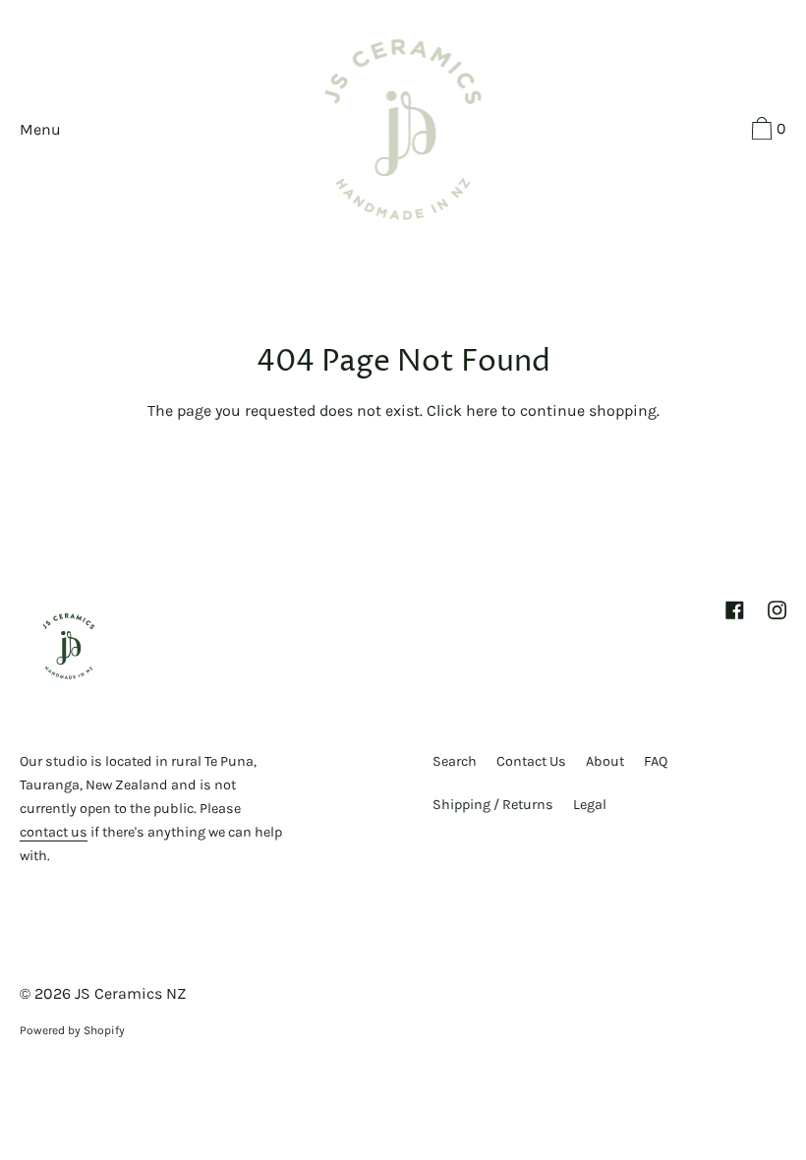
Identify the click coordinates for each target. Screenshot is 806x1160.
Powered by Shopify (72, 1030)
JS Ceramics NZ (130, 993)
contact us (53, 832)
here (481, 410)
